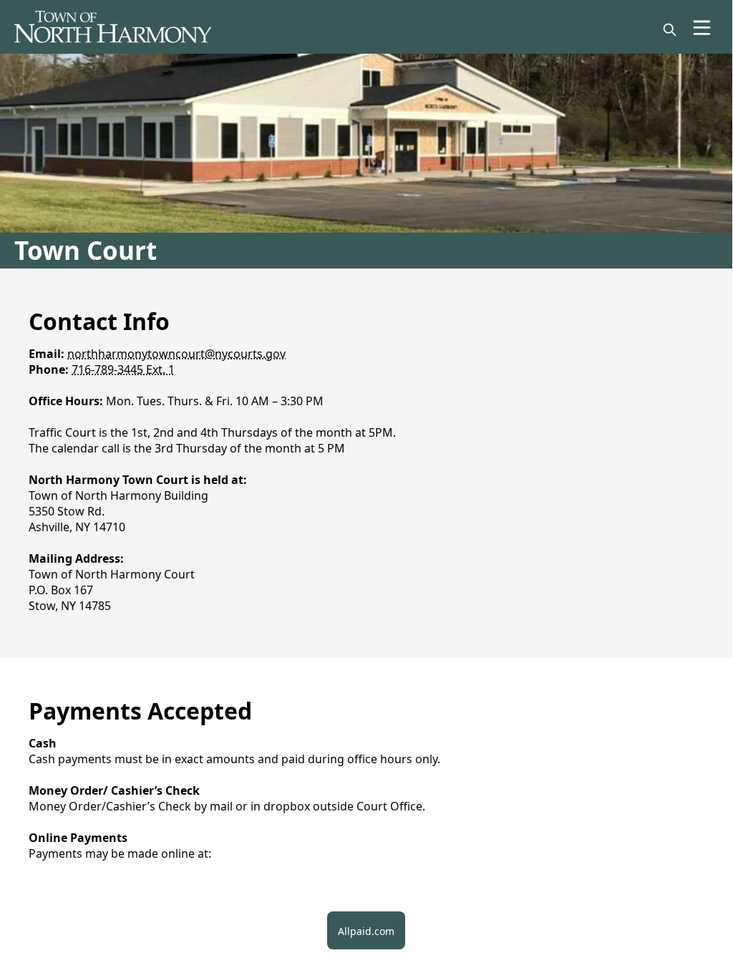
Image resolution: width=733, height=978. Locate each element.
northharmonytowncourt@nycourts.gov (176, 354)
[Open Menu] (702, 27)
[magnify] (669, 29)
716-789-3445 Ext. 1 (123, 369)
